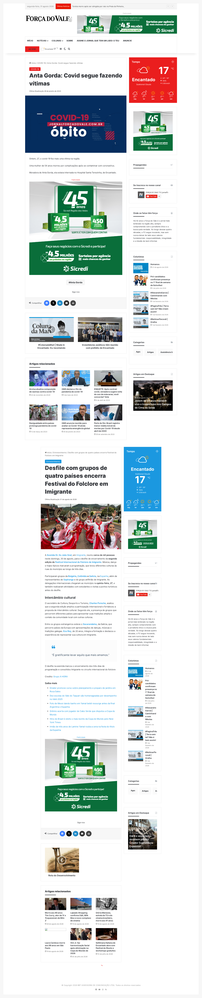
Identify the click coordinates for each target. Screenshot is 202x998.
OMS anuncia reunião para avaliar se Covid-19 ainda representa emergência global (76, 426)
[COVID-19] (49, 18)
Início (30, 40)
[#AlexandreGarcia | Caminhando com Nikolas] (140, 296)
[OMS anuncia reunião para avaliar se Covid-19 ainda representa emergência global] (76, 412)
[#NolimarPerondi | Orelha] (140, 323)
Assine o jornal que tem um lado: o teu (98, 40)
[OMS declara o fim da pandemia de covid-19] (76, 378)
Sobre (70, 40)
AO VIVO (32, 49)
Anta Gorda (76, 282)
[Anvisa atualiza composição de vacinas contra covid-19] (43, 378)
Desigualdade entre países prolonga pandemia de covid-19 (43, 426)
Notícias (41, 40)
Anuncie (127, 40)
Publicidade (76, 180)
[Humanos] (140, 268)
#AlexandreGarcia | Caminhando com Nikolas (159, 295)
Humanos (155, 264)
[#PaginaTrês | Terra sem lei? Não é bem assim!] (140, 310)
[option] (153, 395)
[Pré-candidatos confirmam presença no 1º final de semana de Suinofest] (140, 280)
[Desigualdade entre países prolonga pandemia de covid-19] (43, 412)
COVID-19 (41, 63)
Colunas (56, 40)
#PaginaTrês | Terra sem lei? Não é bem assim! (159, 309)
